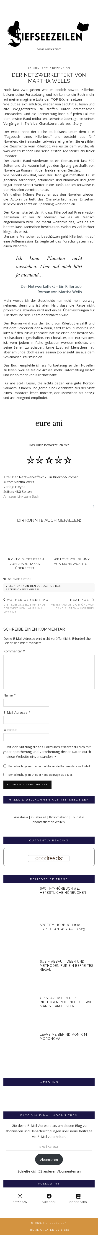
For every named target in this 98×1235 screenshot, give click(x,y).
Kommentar (14, 651)
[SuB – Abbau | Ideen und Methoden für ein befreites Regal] (19, 976)
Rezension (61, 68)
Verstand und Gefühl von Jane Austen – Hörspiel (73, 604)
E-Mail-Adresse (16, 712)
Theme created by (49, 1229)
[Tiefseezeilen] (49, 27)
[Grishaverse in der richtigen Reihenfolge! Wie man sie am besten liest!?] (19, 1012)
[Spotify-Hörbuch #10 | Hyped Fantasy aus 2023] (19, 939)
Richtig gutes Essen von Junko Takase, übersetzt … (26, 564)
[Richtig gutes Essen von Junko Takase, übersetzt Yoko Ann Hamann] (26, 540)
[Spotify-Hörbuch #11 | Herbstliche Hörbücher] (19, 903)
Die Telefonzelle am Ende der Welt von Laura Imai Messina (25, 606)
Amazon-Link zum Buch (21, 496)
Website (10, 729)
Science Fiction (20, 579)
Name (9, 695)
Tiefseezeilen (55, 1222)
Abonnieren (49, 1159)
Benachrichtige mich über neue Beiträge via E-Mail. (40, 775)
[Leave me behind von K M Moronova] (19, 1049)
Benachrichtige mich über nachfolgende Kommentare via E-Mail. (49, 766)
